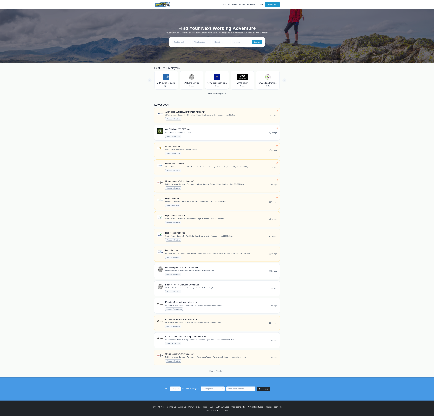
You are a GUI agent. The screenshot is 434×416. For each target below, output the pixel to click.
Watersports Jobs (172, 205)
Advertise (251, 4)
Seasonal (181, 115)
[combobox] (201, 42)
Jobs (224, 4)
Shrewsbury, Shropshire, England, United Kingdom (205, 115)
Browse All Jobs (216, 371)
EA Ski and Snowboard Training (176, 340)
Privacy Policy (194, 407)
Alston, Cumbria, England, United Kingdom (212, 184)
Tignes (188, 132)
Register (242, 4)
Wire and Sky (170, 167)
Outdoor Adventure (173, 119)
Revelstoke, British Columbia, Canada (208, 305)
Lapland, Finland (191, 149)
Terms (204, 407)
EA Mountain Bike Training (174, 305)
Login (261, 4)
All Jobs (161, 407)
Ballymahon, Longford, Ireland (198, 219)
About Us (182, 407)
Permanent (181, 167)
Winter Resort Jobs (173, 136)
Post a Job (272, 4)
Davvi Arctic (169, 149)
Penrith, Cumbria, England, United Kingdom (201, 236)
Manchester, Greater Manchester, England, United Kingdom (208, 167)
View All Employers (216, 93)
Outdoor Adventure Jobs (219, 407)
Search (257, 42)
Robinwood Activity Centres (175, 184)
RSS (154, 407)
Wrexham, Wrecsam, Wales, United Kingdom (213, 357)
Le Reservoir (169, 132)
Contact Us (171, 407)
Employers (232, 4)
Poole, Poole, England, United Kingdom (196, 201)
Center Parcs (170, 219)
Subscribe (263, 389)
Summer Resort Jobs (174, 309)
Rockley (168, 201)
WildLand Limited (171, 270)
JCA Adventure (170, 115)
